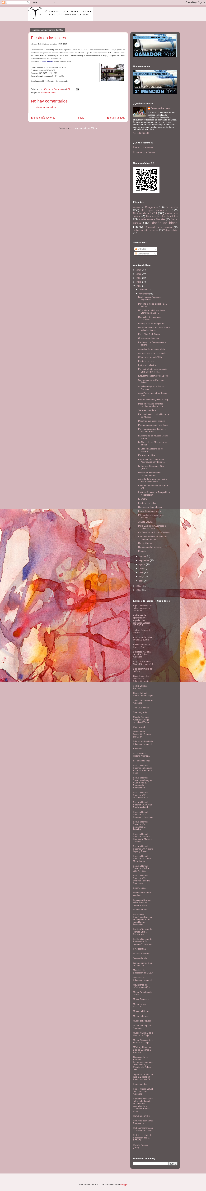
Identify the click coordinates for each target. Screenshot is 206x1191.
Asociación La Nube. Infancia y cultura (142, 638)
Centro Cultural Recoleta (140, 687)
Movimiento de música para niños (141, 986)
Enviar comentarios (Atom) (84, 128)
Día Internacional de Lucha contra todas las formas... (154, 328)
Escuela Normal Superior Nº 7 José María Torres (142, 858)
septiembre (144, 560)
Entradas (141, 249)
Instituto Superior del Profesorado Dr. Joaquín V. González (143, 941)
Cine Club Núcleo (141, 708)
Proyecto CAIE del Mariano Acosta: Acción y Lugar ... (151, 460)
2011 (139, 282)
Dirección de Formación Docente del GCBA (142, 734)
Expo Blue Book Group (149, 334)
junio (141, 572)
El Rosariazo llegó (141, 761)
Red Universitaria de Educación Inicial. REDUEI (142, 1137)
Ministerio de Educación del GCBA (143, 971)
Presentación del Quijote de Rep (153, 399)
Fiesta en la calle (146, 361)
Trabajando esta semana (159, 227)
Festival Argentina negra (149, 511)
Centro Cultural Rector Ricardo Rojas (143, 694)
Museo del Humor (141, 1011)
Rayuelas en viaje (141, 1116)
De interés (171, 207)
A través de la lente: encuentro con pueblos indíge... (152, 480)
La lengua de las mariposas (151, 323)
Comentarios (143, 254)
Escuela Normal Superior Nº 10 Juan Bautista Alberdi (142, 805)
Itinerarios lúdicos (141, 953)
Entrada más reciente (43, 117)
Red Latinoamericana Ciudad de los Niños (143, 1129)
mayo (142, 576)
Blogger (123, 1184)
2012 (139, 278)
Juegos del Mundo (141, 958)
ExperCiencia (139, 888)
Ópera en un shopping (148, 338)
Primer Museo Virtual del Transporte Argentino (143, 1091)
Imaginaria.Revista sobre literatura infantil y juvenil (141, 902)
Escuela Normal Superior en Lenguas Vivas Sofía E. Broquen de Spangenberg (142, 783)
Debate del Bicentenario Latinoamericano (149, 473)
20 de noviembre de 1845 (150, 357)
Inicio (81, 117)
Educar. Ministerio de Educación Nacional (143, 742)
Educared (137, 748)
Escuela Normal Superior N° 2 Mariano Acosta (140, 795)
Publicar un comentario (45, 107)
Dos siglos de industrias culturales (149, 318)
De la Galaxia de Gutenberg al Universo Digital (152, 527)
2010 (139, 286)
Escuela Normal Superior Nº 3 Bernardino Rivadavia (143, 814)
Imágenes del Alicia (147, 365)
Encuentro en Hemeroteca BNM (153, 376)
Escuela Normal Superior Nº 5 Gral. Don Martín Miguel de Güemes (143, 838)
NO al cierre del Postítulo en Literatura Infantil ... (151, 311)
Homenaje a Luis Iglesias (150, 507)
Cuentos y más (140, 712)
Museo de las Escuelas (139, 1005)
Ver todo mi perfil (141, 133)
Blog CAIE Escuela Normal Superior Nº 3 (143, 662)
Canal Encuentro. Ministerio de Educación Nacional (142, 678)
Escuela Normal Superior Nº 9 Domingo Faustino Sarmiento (141, 879)
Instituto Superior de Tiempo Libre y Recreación (142, 931)
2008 (139, 590)
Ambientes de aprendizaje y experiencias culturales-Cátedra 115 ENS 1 (141, 620)
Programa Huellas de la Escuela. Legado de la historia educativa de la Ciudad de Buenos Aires (143, 1105)
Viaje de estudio (170, 230)
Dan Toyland (139, 727)
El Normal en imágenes (144, 152)
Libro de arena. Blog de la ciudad (142, 964)
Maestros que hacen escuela (151, 421)
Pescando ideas (140, 1084)
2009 (139, 586)
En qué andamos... (155, 210)
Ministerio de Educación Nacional (142, 978)
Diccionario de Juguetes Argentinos (149, 298)
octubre (143, 556)
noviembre (144, 294)
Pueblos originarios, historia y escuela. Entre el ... (152, 430)
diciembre (144, 289)
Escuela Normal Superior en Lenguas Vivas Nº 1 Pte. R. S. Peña (143, 769)
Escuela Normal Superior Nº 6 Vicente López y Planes (143, 849)
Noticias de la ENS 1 (145, 213)
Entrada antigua (116, 117)
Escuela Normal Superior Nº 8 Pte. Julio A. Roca (141, 868)
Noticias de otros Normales (152, 219)
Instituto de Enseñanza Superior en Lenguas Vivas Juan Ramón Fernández (142, 919)
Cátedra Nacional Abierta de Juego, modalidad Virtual (141, 719)
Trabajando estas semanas (145, 230)
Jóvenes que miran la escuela (152, 353)
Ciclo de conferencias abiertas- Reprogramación (152, 537)
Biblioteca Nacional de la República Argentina (142, 654)
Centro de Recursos (160, 108)
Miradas (142, 551)
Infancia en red (140, 909)
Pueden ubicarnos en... (144, 147)
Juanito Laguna (145, 522)
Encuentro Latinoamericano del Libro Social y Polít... (152, 370)
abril (141, 581)
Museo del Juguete (142, 1021)
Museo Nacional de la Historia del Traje (143, 1034)
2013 (139, 274)
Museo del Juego (141, 1016)
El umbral (142, 499)
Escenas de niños (146, 455)
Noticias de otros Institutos (162, 216)
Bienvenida (137, 207)
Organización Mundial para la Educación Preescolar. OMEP (143, 1077)
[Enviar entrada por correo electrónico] (77, 89)
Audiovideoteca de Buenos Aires (141, 645)
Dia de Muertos (145, 543)
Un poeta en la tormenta (149, 547)
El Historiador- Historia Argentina (141, 754)
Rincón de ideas (48, 92)
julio (141, 568)
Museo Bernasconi (141, 999)
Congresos (151, 207)
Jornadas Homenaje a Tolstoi (151, 349)
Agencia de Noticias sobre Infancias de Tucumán (142, 608)
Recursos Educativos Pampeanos (143, 1122)
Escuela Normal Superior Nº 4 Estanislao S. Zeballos (140, 826)
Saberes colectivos (147, 410)
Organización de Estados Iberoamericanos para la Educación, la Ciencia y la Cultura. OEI (143, 1063)
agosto (142, 564)
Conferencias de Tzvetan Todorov (154, 532)
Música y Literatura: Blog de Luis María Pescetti (142, 1049)
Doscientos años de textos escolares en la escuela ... (151, 405)
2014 (139, 270)
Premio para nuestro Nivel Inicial (153, 425)
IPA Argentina (139, 949)
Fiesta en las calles (147, 503)
